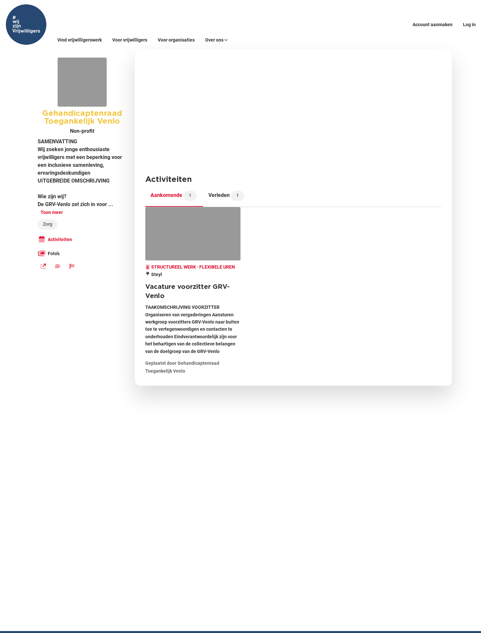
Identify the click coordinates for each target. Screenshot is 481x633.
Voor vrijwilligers (129, 40)
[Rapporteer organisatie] (72, 266)
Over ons (214, 40)
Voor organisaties (176, 40)
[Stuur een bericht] (57, 266)
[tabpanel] (293, 291)
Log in (469, 24)
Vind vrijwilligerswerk (79, 40)
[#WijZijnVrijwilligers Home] (26, 24)
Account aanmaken (433, 24)
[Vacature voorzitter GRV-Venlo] (192, 234)
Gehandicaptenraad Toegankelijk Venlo (82, 117)
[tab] (174, 197)
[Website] (43, 266)
